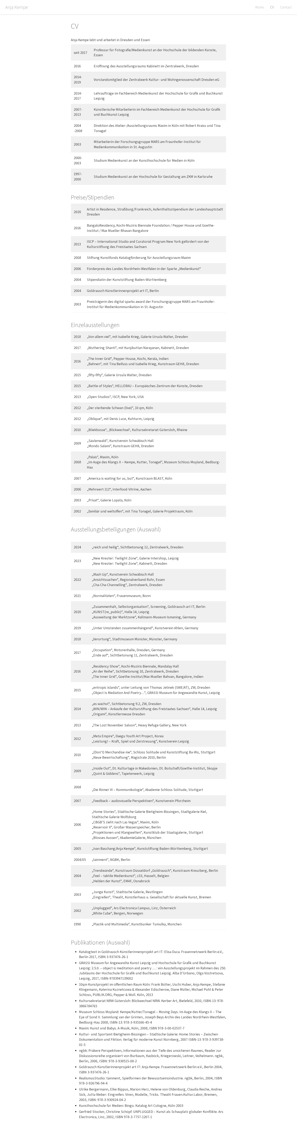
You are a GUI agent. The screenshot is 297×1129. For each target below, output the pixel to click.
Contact (286, 7)
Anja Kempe (16, 7)
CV (272, 7)
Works (259, 7)
